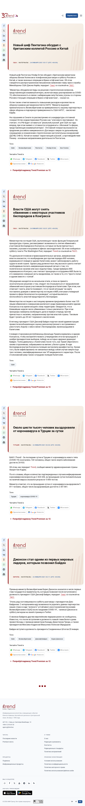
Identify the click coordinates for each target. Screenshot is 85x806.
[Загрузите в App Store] (9, 793)
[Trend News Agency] (9, 707)
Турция (13, 496)
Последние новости (10, 738)
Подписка (6, 761)
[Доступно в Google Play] (24, 793)
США (12, 148)
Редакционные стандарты (53, 748)
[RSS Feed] (34, 783)
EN (72, 801)
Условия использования (53, 761)
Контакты (48, 745)
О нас (46, 738)
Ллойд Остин (51, 148)
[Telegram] (24, 783)
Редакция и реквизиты (52, 742)
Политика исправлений (52, 751)
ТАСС (71, 85)
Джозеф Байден (41, 639)
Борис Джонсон (57, 639)
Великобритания (25, 148)
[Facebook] (10, 783)
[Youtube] (19, 783)
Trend (52, 85)
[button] (4, 26)
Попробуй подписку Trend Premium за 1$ (31, 170)
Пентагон (38, 148)
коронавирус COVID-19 (28, 496)
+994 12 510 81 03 (8, 724)
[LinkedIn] (29, 783)
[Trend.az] (10, 15)
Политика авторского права (54, 767)
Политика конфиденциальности (56, 764)
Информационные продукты (13, 764)
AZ (76, 801)
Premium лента (8, 742)
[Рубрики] (81, 15)
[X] (14, 783)
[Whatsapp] (5, 783)
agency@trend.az (8, 727)
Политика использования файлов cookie (59, 771)
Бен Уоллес (64, 148)
